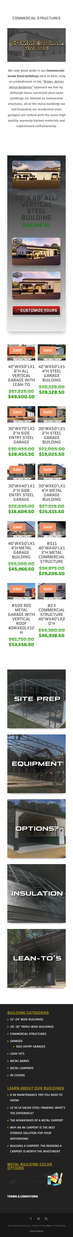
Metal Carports (21, 1068)
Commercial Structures (28, 1034)
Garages (16, 1041)
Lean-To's (17, 1054)
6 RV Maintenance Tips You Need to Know (36, 1097)
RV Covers (17, 1075)
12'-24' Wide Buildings (26, 1019)
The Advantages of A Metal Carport (36, 1120)
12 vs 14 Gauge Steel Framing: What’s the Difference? (37, 1110)
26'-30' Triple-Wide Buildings (32, 1027)
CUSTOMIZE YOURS (38, 310)
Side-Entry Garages (30, 1046)
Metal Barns (19, 1061)
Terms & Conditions (22, 1196)
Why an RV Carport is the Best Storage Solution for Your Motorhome (32, 1133)
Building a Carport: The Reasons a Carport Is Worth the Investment (36, 1148)
